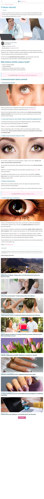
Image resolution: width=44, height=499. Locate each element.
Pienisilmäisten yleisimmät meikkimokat (27, 75)
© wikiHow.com (9, 244)
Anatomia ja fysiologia (9, 4)
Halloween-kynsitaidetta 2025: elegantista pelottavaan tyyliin (18, 374)
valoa (18, 233)
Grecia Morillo (8, 43)
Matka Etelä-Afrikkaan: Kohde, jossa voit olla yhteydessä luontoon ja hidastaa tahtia (20, 275)
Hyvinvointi (3, 294)
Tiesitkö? (3, 333)
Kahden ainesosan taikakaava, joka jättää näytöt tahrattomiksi (18, 414)
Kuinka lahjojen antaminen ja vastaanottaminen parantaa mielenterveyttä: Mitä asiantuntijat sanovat (21, 335)
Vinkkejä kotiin (4, 413)
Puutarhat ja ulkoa (5, 353)
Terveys (2, 4)
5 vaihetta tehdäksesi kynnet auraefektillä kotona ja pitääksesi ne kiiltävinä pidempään (22, 394)
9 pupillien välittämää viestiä (27, 193)
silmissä (6, 126)
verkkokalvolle (31, 109)
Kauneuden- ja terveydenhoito (7, 373)
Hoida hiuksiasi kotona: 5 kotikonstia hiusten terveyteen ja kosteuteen (20, 315)
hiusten (35, 169)
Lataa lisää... (22, 417)
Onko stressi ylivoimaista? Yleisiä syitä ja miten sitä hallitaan (18, 296)
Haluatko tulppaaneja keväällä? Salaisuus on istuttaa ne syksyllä (19, 355)
